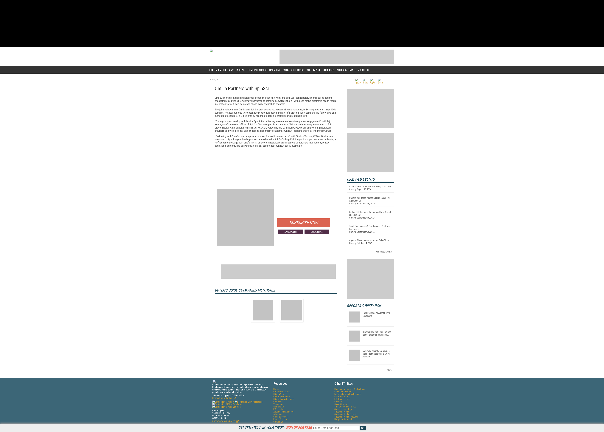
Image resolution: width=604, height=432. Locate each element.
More (389, 370)
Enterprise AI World (342, 391)
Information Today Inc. (222, 398)
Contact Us (278, 422)
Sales (285, 70)
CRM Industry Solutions (283, 399)
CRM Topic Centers (281, 396)
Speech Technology (343, 409)
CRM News (278, 401)
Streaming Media (341, 411)
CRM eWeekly (279, 394)
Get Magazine (281, 391)
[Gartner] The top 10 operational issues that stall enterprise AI (377, 333)
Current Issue (290, 231)
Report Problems (280, 419)
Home (210, 70)
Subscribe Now (303, 222)
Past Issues (317, 231)
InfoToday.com (341, 396)
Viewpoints (278, 404)
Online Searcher (341, 404)
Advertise (277, 414)
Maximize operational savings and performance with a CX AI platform (376, 354)
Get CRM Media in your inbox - (275, 427)
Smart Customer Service (345, 406)
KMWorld (338, 401)
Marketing (274, 70)
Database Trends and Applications (349, 389)
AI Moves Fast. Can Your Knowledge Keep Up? (370, 186)
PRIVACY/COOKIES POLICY (223, 421)
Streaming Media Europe (345, 414)
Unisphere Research (343, 419)
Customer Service (257, 70)
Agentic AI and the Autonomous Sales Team (369, 240)
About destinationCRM (283, 411)
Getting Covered (280, 416)
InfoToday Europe (342, 399)
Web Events (278, 406)
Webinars (341, 70)
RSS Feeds (278, 409)
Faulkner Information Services (347, 394)
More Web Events (384, 251)
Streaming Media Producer (346, 416)
